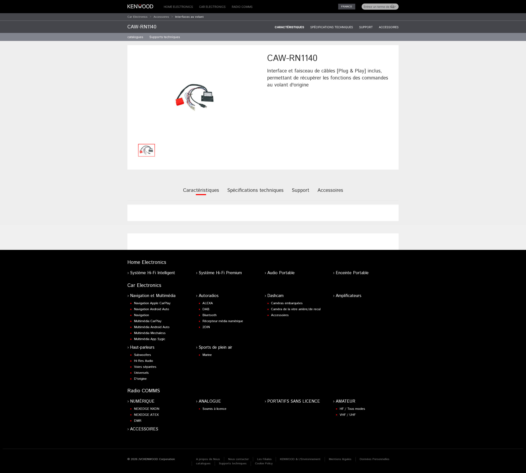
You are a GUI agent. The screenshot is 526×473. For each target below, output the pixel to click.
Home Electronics (178, 6)
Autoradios (208, 296)
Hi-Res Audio (143, 361)
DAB (205, 309)
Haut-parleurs (142, 348)
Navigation (141, 315)
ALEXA (207, 303)
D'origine (140, 378)
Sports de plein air (215, 348)
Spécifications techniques (331, 27)
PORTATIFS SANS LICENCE (293, 401)
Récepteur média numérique (222, 321)
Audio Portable (281, 273)
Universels (141, 372)
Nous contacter (238, 459)
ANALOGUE (210, 401)
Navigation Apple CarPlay (152, 303)
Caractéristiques (289, 27)
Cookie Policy (264, 463)
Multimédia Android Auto (152, 327)
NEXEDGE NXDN (146, 409)
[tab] (201, 193)
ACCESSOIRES (144, 429)
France (346, 7)
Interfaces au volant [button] (189, 17)
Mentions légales (340, 459)
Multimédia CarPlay (147, 321)
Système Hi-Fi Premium (220, 273)
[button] (195, 97)
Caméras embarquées (287, 303)
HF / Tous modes (352, 409)
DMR (137, 420)
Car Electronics (212, 6)
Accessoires (161, 17)
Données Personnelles (374, 459)
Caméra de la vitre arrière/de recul (296, 309)
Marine (207, 355)
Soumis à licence (214, 409)
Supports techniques (233, 463)
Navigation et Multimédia (152, 296)
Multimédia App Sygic (149, 339)
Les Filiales (264, 459)
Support (366, 27)
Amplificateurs (348, 296)
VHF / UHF (348, 414)
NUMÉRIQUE (142, 401)
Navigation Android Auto (151, 309)
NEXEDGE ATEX (146, 414)
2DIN (206, 327)
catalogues (135, 37)
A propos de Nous (208, 459)
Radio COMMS (242, 6)
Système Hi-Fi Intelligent (152, 273)
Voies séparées (145, 367)
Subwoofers (142, 355)
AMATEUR (345, 401)
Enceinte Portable (352, 273)
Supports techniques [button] (164, 37)
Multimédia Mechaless (150, 333)
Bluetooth (209, 315)
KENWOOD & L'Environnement (300, 459)
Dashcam (275, 296)
